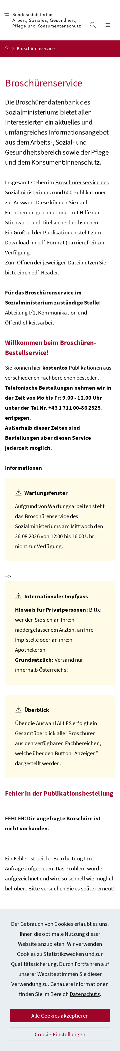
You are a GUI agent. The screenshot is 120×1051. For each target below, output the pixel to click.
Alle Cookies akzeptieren (60, 1015)
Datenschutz (85, 994)
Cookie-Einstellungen (60, 1034)
